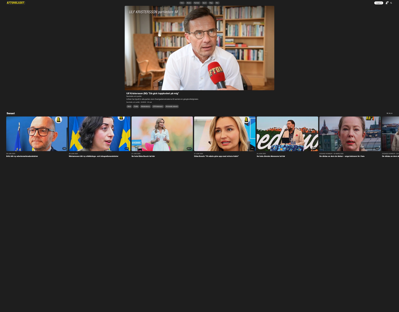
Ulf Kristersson (158, 106)
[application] (199, 48)
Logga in (379, 3)
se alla (389, 113)
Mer (217, 3)
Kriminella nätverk (172, 106)
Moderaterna (145, 106)
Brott (129, 106)
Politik (136, 106)
